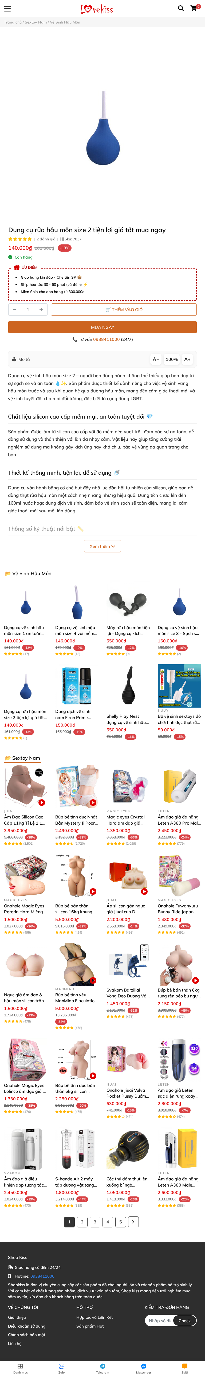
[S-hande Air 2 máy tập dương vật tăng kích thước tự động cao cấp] (76, 1148)
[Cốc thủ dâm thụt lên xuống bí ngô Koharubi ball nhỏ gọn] (128, 1148)
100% (172, 359)
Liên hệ (14, 1343)
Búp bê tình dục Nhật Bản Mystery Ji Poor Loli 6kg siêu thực (76, 823)
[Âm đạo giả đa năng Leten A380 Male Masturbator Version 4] (179, 1148)
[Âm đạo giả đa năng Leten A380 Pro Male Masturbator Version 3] (179, 786)
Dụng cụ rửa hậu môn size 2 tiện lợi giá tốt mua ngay (25, 717)
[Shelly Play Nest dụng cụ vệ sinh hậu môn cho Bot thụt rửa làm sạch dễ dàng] (128, 686)
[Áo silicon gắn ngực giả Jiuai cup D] (128, 875)
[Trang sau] (133, 1221)
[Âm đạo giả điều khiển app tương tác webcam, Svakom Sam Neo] (25, 1148)
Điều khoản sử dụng (26, 1326)
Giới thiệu (17, 1317)
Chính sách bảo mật (26, 1334)
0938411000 (107, 339)
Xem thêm (100, 546)
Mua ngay (102, 327)
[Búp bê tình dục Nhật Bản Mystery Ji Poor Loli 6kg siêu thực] (76, 786)
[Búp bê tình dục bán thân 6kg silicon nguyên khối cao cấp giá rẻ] (76, 1060)
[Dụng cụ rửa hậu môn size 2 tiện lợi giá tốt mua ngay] (102, 126)
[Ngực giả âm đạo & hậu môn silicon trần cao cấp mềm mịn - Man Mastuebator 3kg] (25, 964)
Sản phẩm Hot (90, 1326)
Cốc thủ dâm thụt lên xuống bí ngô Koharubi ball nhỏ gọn (128, 1184)
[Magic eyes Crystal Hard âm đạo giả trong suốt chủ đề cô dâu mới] (128, 786)
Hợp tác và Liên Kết (94, 1317)
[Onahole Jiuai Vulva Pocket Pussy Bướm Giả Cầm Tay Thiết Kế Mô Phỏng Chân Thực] (128, 1060)
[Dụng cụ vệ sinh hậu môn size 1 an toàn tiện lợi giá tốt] (25, 602)
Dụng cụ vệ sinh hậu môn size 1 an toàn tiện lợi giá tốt (24, 633)
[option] (102, 126)
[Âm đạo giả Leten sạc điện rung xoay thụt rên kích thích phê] (179, 1060)
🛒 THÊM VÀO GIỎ (124, 309)
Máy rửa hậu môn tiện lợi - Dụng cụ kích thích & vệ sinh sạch (128, 633)
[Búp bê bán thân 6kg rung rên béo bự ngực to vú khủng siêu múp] (179, 964)
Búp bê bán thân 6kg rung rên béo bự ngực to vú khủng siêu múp (179, 996)
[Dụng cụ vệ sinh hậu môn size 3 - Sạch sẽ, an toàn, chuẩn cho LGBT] (179, 602)
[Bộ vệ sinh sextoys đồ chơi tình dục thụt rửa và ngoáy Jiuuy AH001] (179, 686)
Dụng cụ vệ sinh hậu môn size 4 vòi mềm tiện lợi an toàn (75, 633)
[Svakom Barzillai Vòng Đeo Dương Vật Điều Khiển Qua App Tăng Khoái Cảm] (128, 964)
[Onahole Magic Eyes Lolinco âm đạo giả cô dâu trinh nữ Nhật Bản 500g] (25, 1060)
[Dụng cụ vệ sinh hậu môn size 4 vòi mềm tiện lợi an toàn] (76, 602)
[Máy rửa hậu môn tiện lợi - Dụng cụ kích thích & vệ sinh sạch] (128, 602)
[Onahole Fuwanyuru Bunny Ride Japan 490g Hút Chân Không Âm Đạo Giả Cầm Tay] (179, 875)
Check (185, 1320)
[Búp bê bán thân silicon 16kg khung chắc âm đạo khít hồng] (76, 875)
